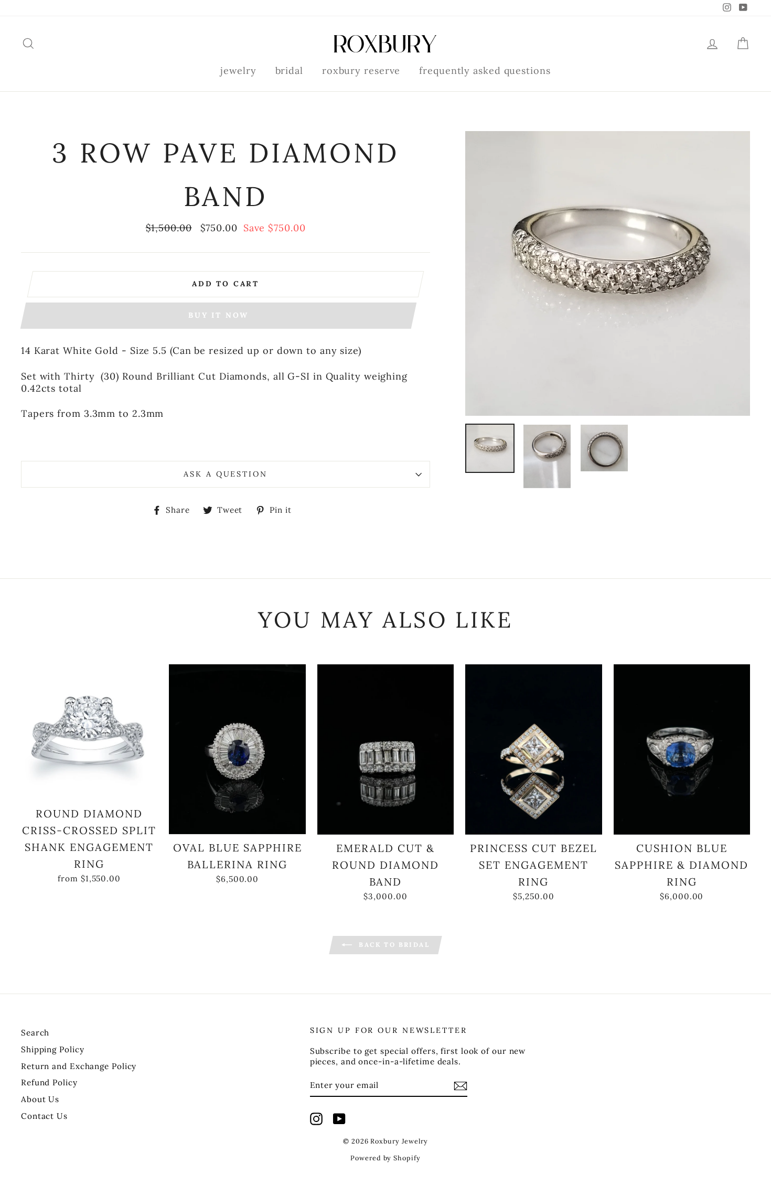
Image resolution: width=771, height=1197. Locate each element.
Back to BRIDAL (393, 944)
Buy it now (218, 315)
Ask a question (225, 474)
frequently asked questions (484, 70)
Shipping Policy (52, 1049)
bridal (289, 70)
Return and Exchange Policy (78, 1066)
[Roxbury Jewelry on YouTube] (339, 1119)
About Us (40, 1099)
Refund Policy (49, 1082)
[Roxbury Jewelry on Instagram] (316, 1119)
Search (35, 1033)
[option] (607, 273)
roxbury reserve (361, 70)
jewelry (238, 70)
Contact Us (44, 1116)
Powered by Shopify (385, 1157)
